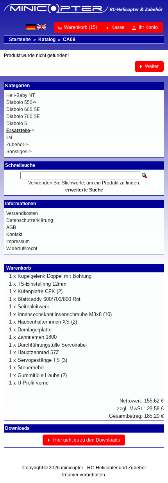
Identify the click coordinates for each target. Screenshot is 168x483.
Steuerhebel (31, 367)
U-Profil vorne (33, 383)
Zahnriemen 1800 (37, 337)
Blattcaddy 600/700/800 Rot (49, 299)
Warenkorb (18, 268)
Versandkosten (22, 213)
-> (20, 130)
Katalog (46, 39)
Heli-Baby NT (20, 95)
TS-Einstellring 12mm (42, 284)
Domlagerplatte (35, 330)
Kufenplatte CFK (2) (40, 291)
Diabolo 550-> (21, 102)
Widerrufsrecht (21, 248)
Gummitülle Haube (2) (42, 375)
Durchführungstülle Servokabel (52, 345)
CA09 (69, 39)
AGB (11, 227)
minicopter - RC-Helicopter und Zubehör (103, 467)
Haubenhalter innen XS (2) (47, 322)
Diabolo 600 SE (23, 109)
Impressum (18, 241)
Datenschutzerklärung (29, 220)
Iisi (9, 137)
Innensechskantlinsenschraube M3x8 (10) (65, 314)
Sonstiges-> (19, 151)
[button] (78, 27)
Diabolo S (16, 123)
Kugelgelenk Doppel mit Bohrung (54, 276)
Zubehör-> (17, 144)
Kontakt (14, 234)
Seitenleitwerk (33, 306)
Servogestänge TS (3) (42, 360)
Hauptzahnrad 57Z (38, 352)
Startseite (20, 39)
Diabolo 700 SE (23, 116)
